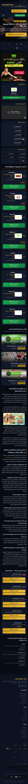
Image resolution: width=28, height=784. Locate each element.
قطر (11, 157)
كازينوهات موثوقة (23, 693)
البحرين (22, 161)
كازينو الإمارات (24, 730)
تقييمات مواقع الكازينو (10, 457)
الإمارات (10, 154)
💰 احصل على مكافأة (20, 15)
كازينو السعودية (23, 732)
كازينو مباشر (24, 700)
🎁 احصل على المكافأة (14, 97)
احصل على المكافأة (14, 186)
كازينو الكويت (24, 727)
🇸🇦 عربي (24, 1)
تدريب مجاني (13, 348)
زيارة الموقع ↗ (21, 649)
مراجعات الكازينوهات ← (22, 38)
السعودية (22, 157)
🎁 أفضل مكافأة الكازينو (19, 11)
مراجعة (14, 581)
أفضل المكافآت (24, 698)
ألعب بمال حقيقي (21, 348)
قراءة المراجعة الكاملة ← (10, 179)
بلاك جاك (25, 710)
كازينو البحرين (24, 737)
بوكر (26, 715)
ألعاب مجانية (24, 720)
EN (20, 1)
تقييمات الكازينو (23, 696)
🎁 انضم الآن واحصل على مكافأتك (16, 34)
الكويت (22, 154)
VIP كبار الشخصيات (23, 703)
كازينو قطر (25, 734)
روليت (25, 713)
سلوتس (25, 717)
